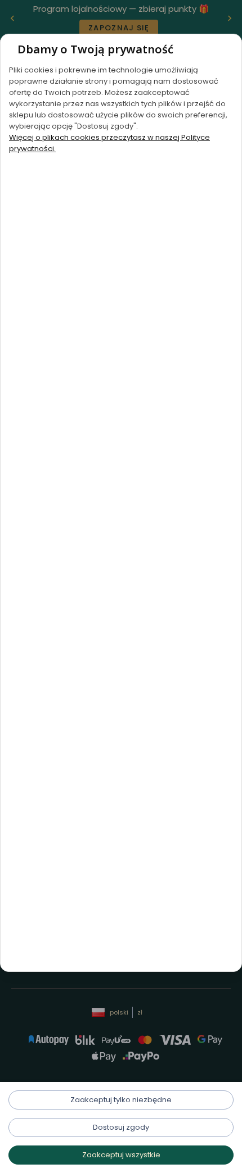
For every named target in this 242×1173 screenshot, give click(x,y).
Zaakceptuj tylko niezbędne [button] (121, 1099)
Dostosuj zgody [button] (121, 1127)
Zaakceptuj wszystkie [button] (121, 1154)
